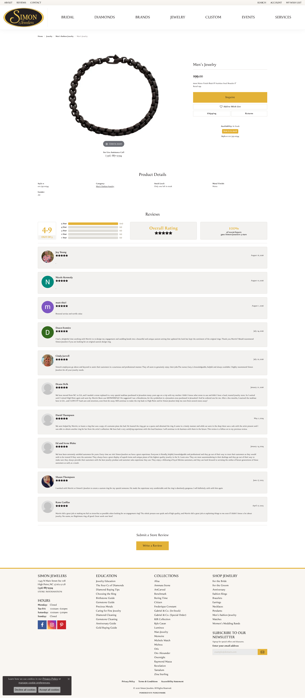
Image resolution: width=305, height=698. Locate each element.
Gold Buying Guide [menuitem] (106, 627)
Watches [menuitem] (217, 619)
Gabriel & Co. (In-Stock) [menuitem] (167, 610)
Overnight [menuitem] (159, 657)
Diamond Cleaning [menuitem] (106, 615)
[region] (114, 95)
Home (40, 36)
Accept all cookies (49, 689)
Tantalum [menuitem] (159, 670)
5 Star (64, 223)
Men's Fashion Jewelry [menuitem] (224, 615)
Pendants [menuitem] (217, 610)
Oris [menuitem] (156, 649)
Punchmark (159, 693)
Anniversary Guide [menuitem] (106, 623)
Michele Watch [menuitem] (162, 640)
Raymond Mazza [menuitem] (163, 661)
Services (283, 17)
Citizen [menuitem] (158, 602)
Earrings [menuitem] (217, 602)
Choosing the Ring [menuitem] (106, 594)
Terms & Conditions (148, 681)
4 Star (64, 227)
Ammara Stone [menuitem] (162, 585)
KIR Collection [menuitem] (162, 619)
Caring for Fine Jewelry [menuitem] (108, 610)
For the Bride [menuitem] (220, 581)
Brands (142, 17)
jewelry (49, 36)
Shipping (211, 113)
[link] (8, 2)
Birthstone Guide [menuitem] (105, 598)
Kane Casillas (63, 502)
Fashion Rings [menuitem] (220, 594)
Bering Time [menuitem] (161, 598)
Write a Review (152, 546)
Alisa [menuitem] (156, 581)
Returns (249, 113)
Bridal (67, 17)
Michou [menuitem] (158, 644)
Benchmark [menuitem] (160, 594)
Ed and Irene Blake (66, 443)
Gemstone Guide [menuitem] (105, 602)
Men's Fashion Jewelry (64, 36)
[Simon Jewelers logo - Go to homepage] (24, 17)
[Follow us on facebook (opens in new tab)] (42, 624)
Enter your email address (226, 645)
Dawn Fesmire (63, 328)
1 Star (64, 237)
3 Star (64, 230)
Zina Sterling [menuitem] (161, 674)
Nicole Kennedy (64, 277)
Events (248, 17)
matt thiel (61, 302)
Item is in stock (230, 131)
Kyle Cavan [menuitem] (160, 623)
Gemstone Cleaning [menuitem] (106, 619)
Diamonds (104, 17)
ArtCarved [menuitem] (159, 589)
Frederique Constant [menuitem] (165, 606)
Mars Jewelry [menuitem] (161, 632)
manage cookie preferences (34, 682)
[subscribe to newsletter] (262, 652)
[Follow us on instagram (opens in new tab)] (51, 624)
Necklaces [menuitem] (218, 606)
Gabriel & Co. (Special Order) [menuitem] (170, 615)
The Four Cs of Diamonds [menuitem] (110, 585)
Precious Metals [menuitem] (104, 606)
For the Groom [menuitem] (221, 585)
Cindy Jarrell (62, 356)
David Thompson (65, 415)
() (121, 223)
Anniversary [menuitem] (219, 589)
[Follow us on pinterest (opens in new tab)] (61, 624)
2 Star (64, 234)
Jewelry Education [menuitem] (105, 581)
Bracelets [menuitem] (217, 598)
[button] (261, 2)
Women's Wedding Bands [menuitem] (226, 623)
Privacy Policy (128, 681)
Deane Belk (62, 384)
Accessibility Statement (172, 681)
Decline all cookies (25, 689)
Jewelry (177, 17)
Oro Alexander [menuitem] (162, 653)
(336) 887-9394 (113, 155)
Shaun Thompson (65, 477)
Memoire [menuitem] (159, 636)
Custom (213, 17)
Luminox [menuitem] (159, 627)
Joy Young (61, 252)
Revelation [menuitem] (160, 665)
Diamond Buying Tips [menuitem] (107, 589)
